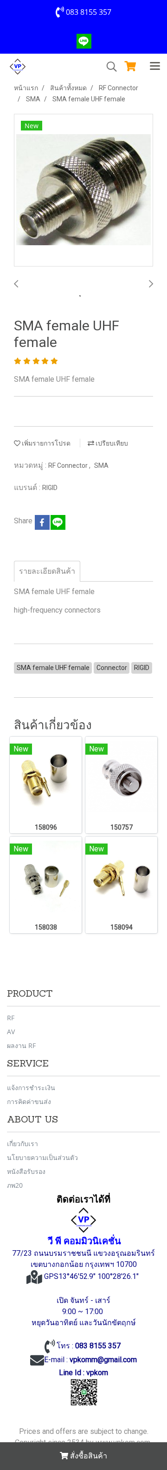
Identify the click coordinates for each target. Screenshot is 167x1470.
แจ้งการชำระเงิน (31, 1087)
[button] (108, 67)
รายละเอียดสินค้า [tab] (47, 571)
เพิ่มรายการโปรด (45, 443)
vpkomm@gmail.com (103, 1359)
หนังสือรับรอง (26, 1171)
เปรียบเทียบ (111, 443)
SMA (101, 465)
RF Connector (68, 465)
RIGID (50, 487)
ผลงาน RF (21, 1045)
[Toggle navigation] (155, 66)
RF (10, 1017)
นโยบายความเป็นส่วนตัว (42, 1157)
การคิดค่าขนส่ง (29, 1101)
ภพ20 (15, 1185)
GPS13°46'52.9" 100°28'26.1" (92, 1276)
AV (11, 1031)
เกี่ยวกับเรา (22, 1143)
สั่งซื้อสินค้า (87, 1455)
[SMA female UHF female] (83, 190)
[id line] (84, 1392)
